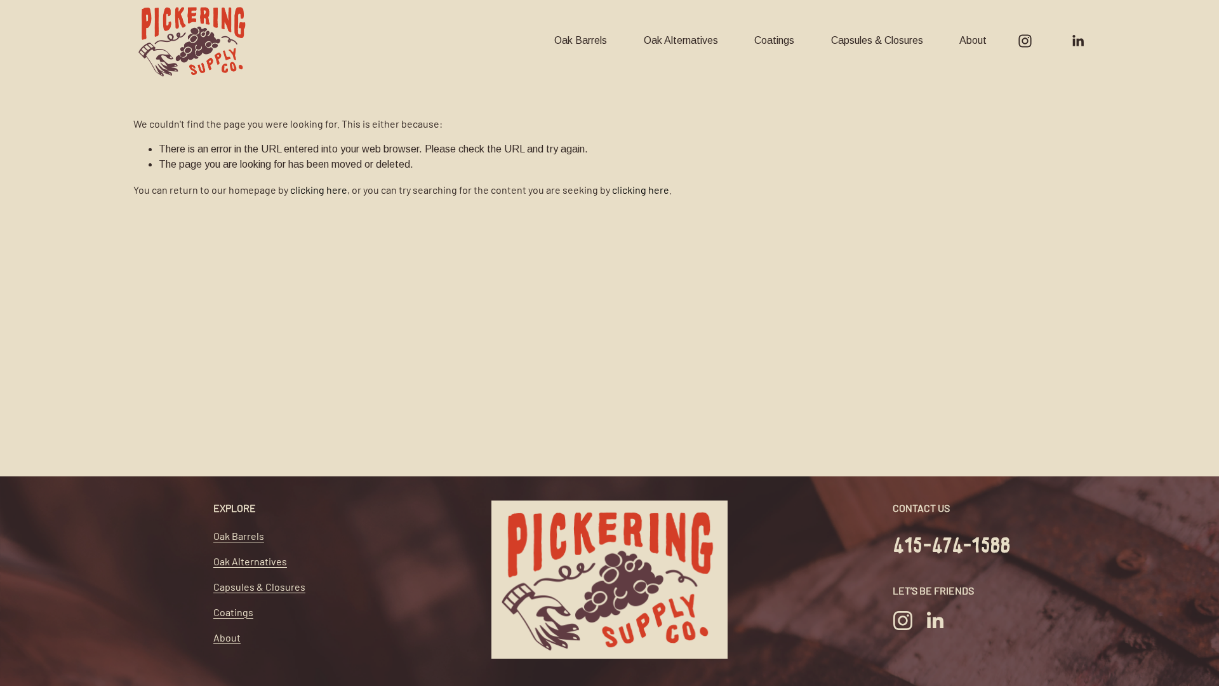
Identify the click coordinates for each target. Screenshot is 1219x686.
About (973, 40)
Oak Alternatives (681, 40)
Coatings (774, 40)
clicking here (318, 190)
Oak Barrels (580, 40)
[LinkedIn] (1078, 41)
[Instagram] (1025, 41)
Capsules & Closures (877, 40)
